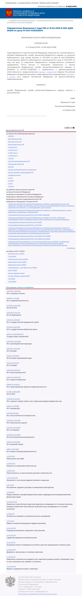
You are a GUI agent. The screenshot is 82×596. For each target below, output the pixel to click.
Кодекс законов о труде (16, 273)
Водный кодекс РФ (14, 141)
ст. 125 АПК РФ (11, 566)
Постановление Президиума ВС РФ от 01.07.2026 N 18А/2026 (29, 215)
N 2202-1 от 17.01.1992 (13, 406)
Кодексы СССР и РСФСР (16, 251)
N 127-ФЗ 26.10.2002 (12, 413)
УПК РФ (11, 186)
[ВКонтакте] (67, 127)
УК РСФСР (11, 279)
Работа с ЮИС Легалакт (49, 3)
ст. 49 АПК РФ (11, 557)
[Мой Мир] (74, 127)
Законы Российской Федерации (19, 192)
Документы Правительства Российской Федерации (26, 197)
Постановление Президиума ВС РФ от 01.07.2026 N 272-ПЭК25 (29, 236)
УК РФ (10, 183)
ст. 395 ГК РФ (11, 470)
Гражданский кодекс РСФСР (18, 259)
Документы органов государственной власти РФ (25, 199)
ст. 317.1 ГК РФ (11, 463)
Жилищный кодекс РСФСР (17, 262)
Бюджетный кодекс (15, 139)
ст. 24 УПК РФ (11, 542)
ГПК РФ (11, 158)
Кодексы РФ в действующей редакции (21, 133)
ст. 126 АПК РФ (11, 550)
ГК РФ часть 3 (13, 153)
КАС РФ (11, 167)
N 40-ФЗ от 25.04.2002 (13, 305)
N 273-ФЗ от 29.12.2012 (13, 312)
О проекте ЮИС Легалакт (28, 3)
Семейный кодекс (14, 175)
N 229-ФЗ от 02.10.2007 (14, 435)
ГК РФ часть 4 (13, 155)
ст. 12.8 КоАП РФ (12, 502)
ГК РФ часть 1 (12, 147)
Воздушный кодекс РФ (16, 144)
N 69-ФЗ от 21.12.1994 (13, 298)
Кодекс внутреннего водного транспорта (22, 169)
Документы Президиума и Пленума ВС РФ (23, 201)
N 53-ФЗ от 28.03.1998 (13, 442)
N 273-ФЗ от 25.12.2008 (14, 341)
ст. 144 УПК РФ (11, 528)
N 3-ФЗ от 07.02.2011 (13, 363)
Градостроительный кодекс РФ (19, 161)
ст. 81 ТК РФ (10, 485)
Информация (10, 3)
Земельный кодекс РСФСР (17, 265)
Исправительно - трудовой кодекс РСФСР (22, 267)
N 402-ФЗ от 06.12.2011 (13, 370)
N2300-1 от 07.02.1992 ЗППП (15, 334)
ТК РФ (10, 178)
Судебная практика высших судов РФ (21, 189)
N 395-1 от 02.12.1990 (13, 449)
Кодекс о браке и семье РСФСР (19, 276)
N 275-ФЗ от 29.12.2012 (13, 327)
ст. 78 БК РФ (10, 492)
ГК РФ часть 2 (13, 150)
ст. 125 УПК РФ (11, 535)
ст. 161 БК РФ (10, 514)
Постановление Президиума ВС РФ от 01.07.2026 (25, 222)
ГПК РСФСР (12, 256)
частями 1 (71, 74)
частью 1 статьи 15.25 (48, 72)
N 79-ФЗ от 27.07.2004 (13, 320)
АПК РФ (11, 136)
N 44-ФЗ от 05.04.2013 (13, 427)
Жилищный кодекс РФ (16, 164)
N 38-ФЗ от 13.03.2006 (13, 348)
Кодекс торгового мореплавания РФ (20, 172)
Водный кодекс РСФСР (16, 253)
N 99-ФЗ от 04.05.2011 (13, 384)
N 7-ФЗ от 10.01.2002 (13, 356)
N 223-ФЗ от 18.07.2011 (13, 399)
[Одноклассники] (71, 127)
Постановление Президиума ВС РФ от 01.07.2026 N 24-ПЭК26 (29, 239)
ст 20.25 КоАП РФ (12, 478)
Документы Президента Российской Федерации (25, 194)
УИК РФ (11, 181)
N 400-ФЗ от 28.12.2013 (13, 291)
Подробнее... (71, 248)
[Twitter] (69, 127)
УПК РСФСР (12, 281)
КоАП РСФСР (12, 270)
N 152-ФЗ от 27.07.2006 (13, 420)
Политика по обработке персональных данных (37, 594)
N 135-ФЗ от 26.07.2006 (13, 377)
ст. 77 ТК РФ (10, 521)
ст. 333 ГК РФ (11, 456)
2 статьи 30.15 (14, 77)
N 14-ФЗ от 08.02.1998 (13, 391)
